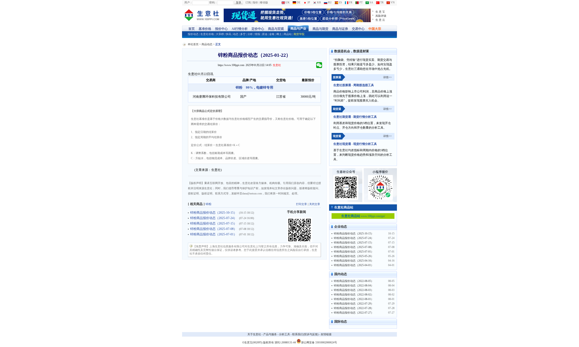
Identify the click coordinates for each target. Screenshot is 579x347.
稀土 (279, 34)
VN (392, 2)
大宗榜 (220, 34)
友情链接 (326, 334)
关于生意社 (254, 334)
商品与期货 (320, 29)
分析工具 (284, 334)
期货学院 (299, 34)
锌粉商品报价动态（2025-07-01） (213, 234)
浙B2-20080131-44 (285, 342)
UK (287, 2)
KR (318, 2)
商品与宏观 (276, 29)
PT (361, 2)
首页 (191, 29)
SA (371, 2)
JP (308, 2)
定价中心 (258, 29)
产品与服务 (270, 334)
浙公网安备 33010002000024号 (319, 342)
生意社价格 (207, 34)
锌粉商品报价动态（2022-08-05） (354, 281)
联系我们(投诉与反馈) (305, 334)
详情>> (387, 77)
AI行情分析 (240, 29)
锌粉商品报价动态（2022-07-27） (354, 312)
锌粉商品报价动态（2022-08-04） (354, 285)
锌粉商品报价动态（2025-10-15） (213, 212)
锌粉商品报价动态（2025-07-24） (213, 218)
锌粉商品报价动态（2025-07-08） (213, 229)
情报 (257, 34)
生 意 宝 (380, 11)
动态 (235, 34)
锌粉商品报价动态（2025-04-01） (354, 265)
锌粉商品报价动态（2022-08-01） (354, 299)
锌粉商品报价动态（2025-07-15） (213, 223)
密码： (213, 2)
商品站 (288, 34)
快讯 (228, 34)
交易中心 (358, 29)
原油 (264, 34)
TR (382, 2)
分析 (250, 34)
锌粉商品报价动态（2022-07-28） (354, 308)
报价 (255, 2)
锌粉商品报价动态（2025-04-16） (354, 260)
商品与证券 (340, 29)
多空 (243, 34)
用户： (188, 2)
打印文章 (301, 204)
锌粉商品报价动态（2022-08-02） (354, 294)
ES (340, 2)
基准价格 (205, 29)
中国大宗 (374, 29)
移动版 (264, 2)
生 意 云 (380, 19)
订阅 (248, 2)
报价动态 (193, 34)
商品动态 (207, 44)
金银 (272, 34)
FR (350, 2)
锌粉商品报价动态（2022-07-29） (354, 303)
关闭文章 (314, 204)
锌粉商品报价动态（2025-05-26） (354, 256)
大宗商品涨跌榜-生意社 (202, 15)
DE (298, 2)
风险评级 (380, 15)
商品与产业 (298, 28)
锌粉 (208, 204)
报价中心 (221, 29)
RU (329, 2)
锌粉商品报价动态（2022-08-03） (354, 290)
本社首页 (193, 44)
